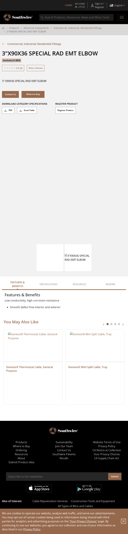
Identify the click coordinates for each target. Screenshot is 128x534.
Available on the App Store (39, 488)
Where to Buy (21, 446)
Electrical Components (36, 28)
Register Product (66, 110)
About (21, 458)
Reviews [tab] (110, 284)
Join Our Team (64, 446)
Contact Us (10, 94)
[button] (33, 94)
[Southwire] (18, 17)
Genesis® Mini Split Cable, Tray (87, 367)
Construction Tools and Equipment (93, 501)
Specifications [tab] (49, 284)
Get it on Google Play (88, 488)
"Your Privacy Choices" (83, 521)
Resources (21, 454)
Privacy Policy (31, 529)
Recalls (64, 458)
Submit (114, 476)
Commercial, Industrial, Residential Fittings (78, 28)
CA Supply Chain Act (106, 458)
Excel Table (28, 110)
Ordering (21, 450)
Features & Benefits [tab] (17, 284)
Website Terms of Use (106, 442)
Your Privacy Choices (107, 454)
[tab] (107, 324)
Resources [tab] (79, 284)
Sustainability (64, 442)
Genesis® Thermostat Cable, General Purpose (30, 369)
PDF (10, 110)
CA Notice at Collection (106, 450)
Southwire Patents (64, 454)
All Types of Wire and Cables (75, 506)
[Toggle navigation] (122, 17)
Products (14, 28)
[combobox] (76, 17)
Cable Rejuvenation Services (50, 501)
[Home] (3, 28)
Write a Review (36, 68)
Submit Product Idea (21, 462)
